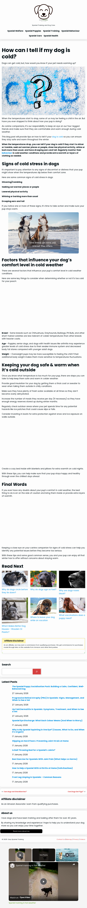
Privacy (76, 839)
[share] (74, 864)
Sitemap (69, 839)
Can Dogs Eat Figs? (75, 792)
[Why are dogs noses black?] (72, 580)
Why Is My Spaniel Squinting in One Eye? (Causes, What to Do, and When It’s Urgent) (48, 731)
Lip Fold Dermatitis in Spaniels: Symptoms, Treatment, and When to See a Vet (48, 710)
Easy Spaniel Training (16, 839)
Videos (82, 839)
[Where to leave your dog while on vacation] (43, 607)
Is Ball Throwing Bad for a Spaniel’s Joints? (33, 750)
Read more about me (21, 831)
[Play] (67, 855)
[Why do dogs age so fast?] (43, 579)
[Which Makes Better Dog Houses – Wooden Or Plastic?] (15, 611)
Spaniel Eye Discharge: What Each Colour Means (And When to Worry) (47, 720)
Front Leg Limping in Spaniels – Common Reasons (36, 777)
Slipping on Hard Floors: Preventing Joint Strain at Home (40, 741)
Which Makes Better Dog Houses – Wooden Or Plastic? (14, 629)
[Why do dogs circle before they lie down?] (15, 579)
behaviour (7, 153)
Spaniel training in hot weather (31, 865)
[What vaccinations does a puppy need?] (72, 606)
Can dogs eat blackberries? (15, 792)
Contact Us (61, 839)
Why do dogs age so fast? (43, 589)
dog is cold (57, 136)
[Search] (37, 672)
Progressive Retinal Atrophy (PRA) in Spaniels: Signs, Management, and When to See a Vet (48, 699)
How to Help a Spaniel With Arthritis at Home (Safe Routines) (42, 768)
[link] (12, 865)
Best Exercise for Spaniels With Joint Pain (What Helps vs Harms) (44, 759)
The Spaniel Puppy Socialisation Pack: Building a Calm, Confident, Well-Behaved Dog (48, 687)
